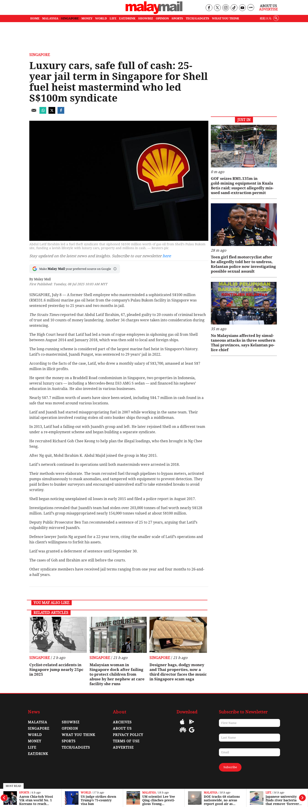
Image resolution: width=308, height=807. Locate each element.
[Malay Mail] (154, 13)
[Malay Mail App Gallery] (182, 733)
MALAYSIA (50, 18)
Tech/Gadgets (76, 747)
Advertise (268, 9)
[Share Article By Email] (33, 112)
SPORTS (177, 18)
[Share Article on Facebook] (60, 112)
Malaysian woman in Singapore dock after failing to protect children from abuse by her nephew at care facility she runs (117, 674)
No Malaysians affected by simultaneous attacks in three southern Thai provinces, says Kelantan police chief (243, 342)
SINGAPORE (70, 18)
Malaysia (149, 792)
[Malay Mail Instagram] (226, 8)
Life (268, 792)
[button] (115, 269)
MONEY (86, 18)
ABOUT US (122, 728)
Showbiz (71, 722)
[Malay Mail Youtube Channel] (242, 8)
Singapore (39, 55)
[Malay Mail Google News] (191, 733)
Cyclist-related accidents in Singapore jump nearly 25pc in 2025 (56, 670)
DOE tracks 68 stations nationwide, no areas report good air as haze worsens (222, 800)
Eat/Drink (38, 754)
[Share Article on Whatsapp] (42, 112)
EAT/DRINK (127, 18)
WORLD (101, 18)
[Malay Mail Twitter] (217, 8)
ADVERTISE (123, 747)
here (167, 256)
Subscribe (230, 767)
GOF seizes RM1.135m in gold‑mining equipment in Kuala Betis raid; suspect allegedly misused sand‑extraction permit (242, 185)
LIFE (113, 18)
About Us (268, 6)
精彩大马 (265, 18)
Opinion (70, 728)
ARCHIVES (122, 722)
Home (34, 18)
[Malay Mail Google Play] (191, 725)
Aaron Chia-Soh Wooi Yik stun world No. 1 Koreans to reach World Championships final (37, 800)
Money (34, 741)
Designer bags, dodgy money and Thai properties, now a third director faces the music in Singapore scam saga (178, 672)
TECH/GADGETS (197, 18)
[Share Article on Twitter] (51, 112)
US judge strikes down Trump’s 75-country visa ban (98, 800)
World (86, 792)
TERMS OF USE (126, 741)
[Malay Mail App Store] (182, 725)
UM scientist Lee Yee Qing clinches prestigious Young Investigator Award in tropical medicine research (159, 800)
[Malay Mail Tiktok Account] (234, 8)
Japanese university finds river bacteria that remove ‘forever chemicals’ (282, 800)
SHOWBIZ (145, 18)
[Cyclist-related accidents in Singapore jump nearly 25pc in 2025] (58, 635)
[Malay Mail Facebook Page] (209, 8)
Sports (24, 792)
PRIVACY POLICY (128, 735)
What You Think (225, 18)
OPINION (162, 18)
